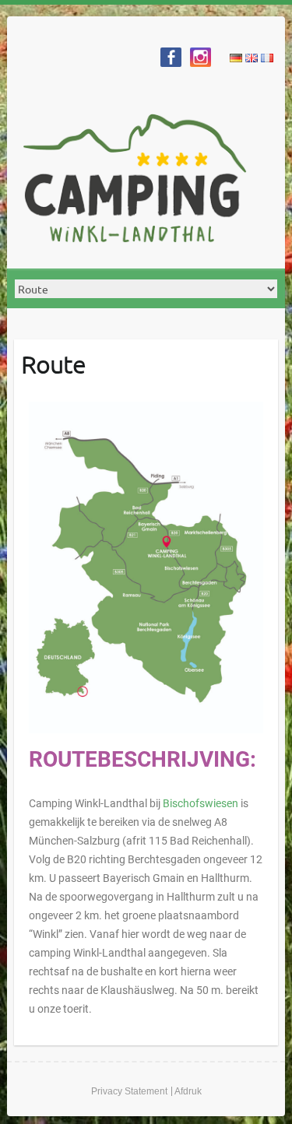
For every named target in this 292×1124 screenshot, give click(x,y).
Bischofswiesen (202, 803)
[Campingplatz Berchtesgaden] (139, 181)
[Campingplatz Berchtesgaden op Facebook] (170, 57)
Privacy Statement (129, 1091)
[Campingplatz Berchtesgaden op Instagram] (200, 57)
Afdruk (188, 1091)
